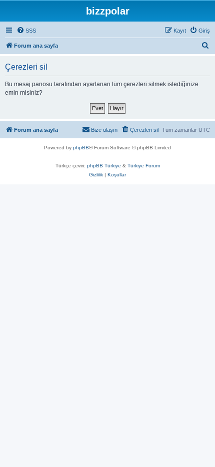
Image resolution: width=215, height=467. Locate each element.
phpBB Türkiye (104, 165)
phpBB (81, 147)
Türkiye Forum (144, 165)
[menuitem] (26, 31)
